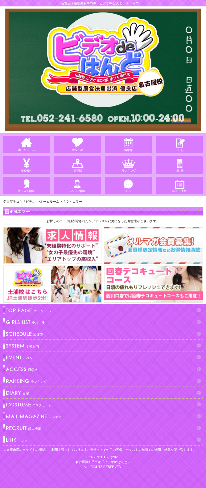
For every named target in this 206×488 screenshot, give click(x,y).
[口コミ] (128, 185)
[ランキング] (128, 165)
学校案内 (22, 346)
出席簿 (24, 334)
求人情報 (23, 428)
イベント (21, 357)
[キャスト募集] (26, 185)
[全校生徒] (77, 144)
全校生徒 (25, 322)
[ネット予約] (179, 185)
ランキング (26, 381)
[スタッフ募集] (77, 185)
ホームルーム (29, 310)
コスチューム (29, 404)
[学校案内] (26, 165)
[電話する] (179, 165)
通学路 (22, 369)
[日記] (179, 144)
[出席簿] (128, 144)
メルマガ (34, 416)
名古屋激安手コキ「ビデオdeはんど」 (103, 462)
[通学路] (77, 165)
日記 (17, 393)
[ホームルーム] (26, 144)
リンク (17, 440)
